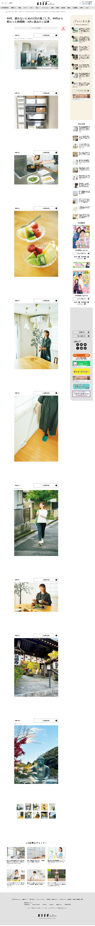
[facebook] (81, 344)
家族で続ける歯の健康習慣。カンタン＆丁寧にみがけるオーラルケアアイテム (56, 861)
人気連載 (75, 7)
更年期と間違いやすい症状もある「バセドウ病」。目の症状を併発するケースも (84, 176)
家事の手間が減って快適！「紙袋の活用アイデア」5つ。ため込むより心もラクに (84, 169)
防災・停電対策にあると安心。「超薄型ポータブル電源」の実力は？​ (36, 861)
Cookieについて (63, 899)
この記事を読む (46, 35)
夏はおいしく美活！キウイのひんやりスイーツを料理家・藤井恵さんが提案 (36, 883)
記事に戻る (63, 29)
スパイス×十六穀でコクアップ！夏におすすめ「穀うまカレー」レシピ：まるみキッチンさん (16, 884)
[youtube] (81, 348)
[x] (77, 348)
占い (87, 7)
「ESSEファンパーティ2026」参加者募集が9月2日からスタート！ (84, 207)
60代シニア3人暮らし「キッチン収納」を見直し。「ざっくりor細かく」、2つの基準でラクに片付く (84, 48)
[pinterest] (85, 348)
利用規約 (48, 899)
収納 (20, 7)
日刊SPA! (52, 904)
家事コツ (13, 7)
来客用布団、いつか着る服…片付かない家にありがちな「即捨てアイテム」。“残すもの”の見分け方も (84, 185)
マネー (31, 7)
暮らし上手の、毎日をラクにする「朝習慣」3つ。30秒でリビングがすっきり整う (84, 154)
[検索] (88, 99)
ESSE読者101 (4, 7)
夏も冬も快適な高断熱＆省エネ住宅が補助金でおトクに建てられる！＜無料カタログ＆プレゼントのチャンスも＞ (15, 862)
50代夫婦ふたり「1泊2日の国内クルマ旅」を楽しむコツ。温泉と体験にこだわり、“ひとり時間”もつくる (84, 30)
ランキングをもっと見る (81, 90)
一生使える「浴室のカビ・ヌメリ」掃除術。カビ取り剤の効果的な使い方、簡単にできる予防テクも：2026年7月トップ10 (84, 39)
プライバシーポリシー (40, 899)
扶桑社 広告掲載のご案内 (78, 899)
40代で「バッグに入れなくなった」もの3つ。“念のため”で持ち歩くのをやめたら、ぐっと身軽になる (84, 200)
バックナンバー (80, 258)
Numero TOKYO (36, 904)
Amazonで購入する (81, 253)
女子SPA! (45, 904)
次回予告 (75, 256)
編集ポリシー (25, 899)
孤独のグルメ (59, 904)
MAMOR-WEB (68, 904)
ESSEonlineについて (16, 899)
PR (8, 865)
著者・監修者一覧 (81, 336)
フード (25, 7)
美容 (52, 7)
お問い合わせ (32, 899)
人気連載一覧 (81, 332)
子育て (81, 7)
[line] (85, 344)
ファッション (45, 7)
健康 (57, 7)
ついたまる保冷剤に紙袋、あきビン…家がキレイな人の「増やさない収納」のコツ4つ (84, 66)
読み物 (63, 7)
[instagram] (77, 344)
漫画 (69, 7)
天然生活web (27, 904)
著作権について (55, 899)
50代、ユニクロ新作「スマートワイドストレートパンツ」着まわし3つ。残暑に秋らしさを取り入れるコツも (57, 884)
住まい (37, 7)
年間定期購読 (83, 256)
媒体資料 (69, 899)
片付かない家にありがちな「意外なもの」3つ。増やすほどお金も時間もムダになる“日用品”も (84, 216)
